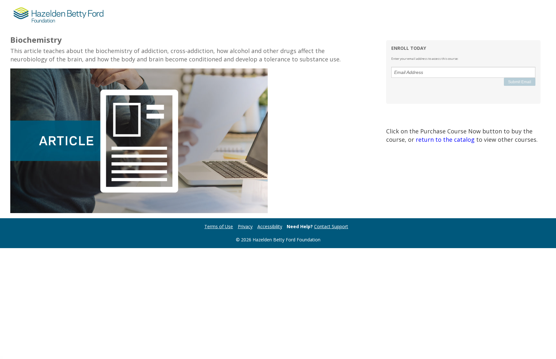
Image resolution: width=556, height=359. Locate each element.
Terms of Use (218, 226)
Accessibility (269, 226)
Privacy (245, 226)
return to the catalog (445, 139)
